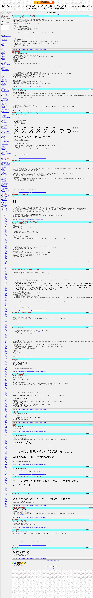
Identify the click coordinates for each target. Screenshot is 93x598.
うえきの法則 (4, 178)
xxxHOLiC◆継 (4, 85)
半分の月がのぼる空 (5, 183)
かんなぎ (3, 53)
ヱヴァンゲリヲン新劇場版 (6, 117)
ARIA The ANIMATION (5, 188)
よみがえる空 (4, 185)
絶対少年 (3, 194)
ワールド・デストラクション (6, 89)
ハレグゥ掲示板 (4, 40)
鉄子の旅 (3, 140)
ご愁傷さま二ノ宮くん (5, 124)
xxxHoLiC (3, 172)
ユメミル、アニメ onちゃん (6, 109)
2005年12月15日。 (38, 331)
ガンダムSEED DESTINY (5, 195)
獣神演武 (3, 107)
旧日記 (3, 45)
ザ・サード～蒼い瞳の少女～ (6, 164)
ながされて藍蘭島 (4, 125)
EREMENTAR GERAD (5, 190)
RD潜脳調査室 (4, 84)
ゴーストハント (4, 148)
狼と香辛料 (3, 101)
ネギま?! (3, 149)
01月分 (6, 224)
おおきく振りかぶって (5, 138)
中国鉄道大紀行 (4, 205)
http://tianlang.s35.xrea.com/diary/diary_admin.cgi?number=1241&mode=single (32, 422)
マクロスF (3, 83)
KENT (50, 568)
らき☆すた (3, 126)
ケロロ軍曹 (3, 63)
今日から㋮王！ (4, 186)
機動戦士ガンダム (4, 122)
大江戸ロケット (4, 127)
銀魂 (2, 54)
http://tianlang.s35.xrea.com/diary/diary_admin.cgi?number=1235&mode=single (32, 517)
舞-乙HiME (3, 199)
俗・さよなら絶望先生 (5, 112)
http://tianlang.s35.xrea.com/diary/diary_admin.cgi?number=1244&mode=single (32, 356)
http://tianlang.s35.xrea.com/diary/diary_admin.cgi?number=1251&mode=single (32, 110)
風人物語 (3, 170)
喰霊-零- (3, 59)
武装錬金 (3, 147)
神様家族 (3, 67)
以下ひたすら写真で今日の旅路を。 (19, 514)
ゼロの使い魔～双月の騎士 (6, 141)
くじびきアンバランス (5, 162)
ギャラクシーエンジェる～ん (6, 163)
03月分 (6, 234)
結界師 (3, 104)
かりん (3, 177)
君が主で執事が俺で (5, 103)
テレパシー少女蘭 (4, 66)
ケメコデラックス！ (5, 61)
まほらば (3, 191)
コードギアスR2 (4, 93)
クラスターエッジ (4, 200)
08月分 (6, 218)
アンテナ (3, 43)
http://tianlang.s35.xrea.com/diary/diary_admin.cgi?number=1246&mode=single (32, 310)
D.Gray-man (4, 106)
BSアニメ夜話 (4, 80)
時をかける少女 (4, 158)
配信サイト (4, 62)
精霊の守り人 (4, 136)
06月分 (6, 220)
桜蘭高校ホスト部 (4, 167)
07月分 (6, 219)
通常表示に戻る (56, 14)
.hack (3, 202)
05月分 (6, 221)
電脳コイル (3, 120)
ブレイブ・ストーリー (5, 159)
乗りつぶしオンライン (5, 206)
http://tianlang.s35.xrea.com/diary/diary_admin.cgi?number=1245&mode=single (32, 324)
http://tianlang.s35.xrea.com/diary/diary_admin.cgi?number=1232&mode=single (32, 558)
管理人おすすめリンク (5, 44)
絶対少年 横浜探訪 (4, 210)
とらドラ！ (3, 51)
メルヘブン (3, 157)
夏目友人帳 (3, 88)
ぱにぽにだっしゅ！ (5, 189)
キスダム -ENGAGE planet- (6, 131)
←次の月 (47, 14)
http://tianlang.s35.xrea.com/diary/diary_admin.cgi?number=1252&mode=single (32, 86)
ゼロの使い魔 (4, 173)
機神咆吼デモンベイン (5, 169)
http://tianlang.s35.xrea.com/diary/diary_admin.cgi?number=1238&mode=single (32, 474)
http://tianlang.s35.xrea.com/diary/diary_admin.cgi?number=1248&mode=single (32, 219)
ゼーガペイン (4, 168)
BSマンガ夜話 (4, 79)
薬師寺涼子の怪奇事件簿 (5, 91)
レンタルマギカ (4, 105)
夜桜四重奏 (3, 56)
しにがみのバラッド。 (5, 184)
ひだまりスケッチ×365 (5, 90)
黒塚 (2, 68)
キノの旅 (4, 116)
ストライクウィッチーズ (5, 87)
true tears (3, 111)
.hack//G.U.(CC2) (4, 203)
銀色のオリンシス (4, 161)
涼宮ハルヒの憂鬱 (4, 174)
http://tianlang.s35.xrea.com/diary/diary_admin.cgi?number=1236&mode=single (32, 505)
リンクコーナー (4, 42)
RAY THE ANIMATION (5, 175)
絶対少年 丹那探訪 (4, 208)
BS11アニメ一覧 (4, 81)
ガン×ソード (4, 198)
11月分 (6, 239)
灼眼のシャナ (5, 115)
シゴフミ (3, 110)
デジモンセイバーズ (5, 156)
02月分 (6, 223)
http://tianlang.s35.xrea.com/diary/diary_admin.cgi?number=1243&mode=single (32, 371)
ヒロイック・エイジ (5, 135)
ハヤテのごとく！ (4, 121)
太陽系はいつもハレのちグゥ (6, 36)
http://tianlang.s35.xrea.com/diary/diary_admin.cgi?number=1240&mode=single (32, 431)
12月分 (6, 250)
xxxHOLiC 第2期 (4, 98)
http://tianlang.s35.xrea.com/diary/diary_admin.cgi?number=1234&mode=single (32, 527)
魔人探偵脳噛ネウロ (5, 100)
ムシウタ (3, 132)
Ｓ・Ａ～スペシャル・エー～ (6, 99)
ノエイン (3, 179)
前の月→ (51, 14)
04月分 (6, 245)
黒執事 (3, 52)
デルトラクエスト (4, 119)
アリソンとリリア (4, 94)
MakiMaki (53, 568)
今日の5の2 (3, 58)
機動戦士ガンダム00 (5, 69)
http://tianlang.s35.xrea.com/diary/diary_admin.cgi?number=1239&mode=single (32, 464)
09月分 (6, 229)
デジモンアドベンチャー (5, 70)
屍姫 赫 (3, 57)
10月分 (6, 228)
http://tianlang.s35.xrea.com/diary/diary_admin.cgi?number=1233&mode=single (32, 545)
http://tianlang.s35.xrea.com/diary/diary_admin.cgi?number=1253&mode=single (32, 49)
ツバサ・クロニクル (5, 196)
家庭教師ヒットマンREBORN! (6, 64)
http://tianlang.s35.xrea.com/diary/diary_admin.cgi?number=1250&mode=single (32, 158)
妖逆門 (3, 146)
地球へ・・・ (4, 137)
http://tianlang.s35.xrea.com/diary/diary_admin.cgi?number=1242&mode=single (32, 409)
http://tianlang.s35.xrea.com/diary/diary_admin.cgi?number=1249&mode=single (32, 192)
